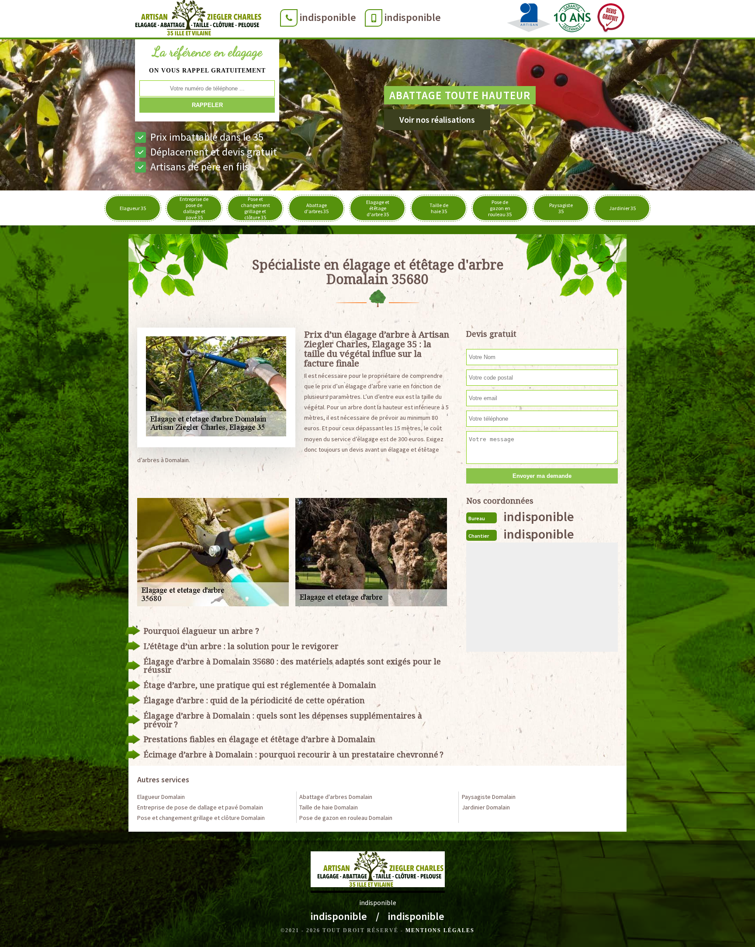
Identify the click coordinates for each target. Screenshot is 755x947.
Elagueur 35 (133, 208)
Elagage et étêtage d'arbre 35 (377, 208)
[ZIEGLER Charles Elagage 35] (195, 19)
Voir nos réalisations (437, 119)
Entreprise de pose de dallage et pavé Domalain (200, 807)
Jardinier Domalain (486, 807)
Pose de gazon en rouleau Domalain (345, 818)
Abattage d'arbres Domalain (335, 797)
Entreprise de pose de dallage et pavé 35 (194, 208)
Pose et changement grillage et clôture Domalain (201, 818)
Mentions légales (439, 930)
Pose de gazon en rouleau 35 (500, 208)
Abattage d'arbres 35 (316, 208)
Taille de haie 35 (438, 208)
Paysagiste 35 (561, 208)
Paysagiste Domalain (489, 797)
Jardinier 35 (622, 208)
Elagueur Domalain (161, 797)
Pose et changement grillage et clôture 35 (255, 208)
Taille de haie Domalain (328, 807)
